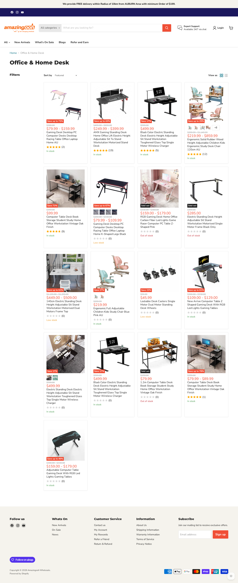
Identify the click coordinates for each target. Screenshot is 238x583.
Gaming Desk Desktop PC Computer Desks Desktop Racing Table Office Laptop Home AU (62, 137)
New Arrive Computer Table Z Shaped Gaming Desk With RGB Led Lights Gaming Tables (206, 304)
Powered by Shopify (19, 573)
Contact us (99, 525)
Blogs (62, 42)
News (55, 534)
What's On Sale (44, 42)
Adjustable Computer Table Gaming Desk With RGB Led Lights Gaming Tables (63, 473)
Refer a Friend (101, 539)
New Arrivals (22, 42)
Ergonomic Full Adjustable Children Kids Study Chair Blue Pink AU (111, 312)
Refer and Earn (80, 42)
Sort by (48, 75)
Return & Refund (103, 544)
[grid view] (221, 75)
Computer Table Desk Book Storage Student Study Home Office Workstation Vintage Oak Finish (64, 222)
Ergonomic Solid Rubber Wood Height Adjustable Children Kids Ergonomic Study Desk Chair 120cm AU (206, 144)
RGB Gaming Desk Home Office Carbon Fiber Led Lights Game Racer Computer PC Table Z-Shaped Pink (158, 222)
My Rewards (101, 534)
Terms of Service (145, 539)
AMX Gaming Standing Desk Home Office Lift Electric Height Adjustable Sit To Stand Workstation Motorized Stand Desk (111, 139)
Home (13, 53)
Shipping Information (147, 529)
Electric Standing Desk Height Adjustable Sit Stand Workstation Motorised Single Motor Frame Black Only (205, 222)
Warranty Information (148, 534)
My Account (100, 529)
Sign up (220, 534)
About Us (141, 525)
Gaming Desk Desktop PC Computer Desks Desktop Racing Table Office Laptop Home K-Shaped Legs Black (109, 229)
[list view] (226, 75)
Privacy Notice (144, 544)
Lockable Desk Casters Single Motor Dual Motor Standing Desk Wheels (157, 304)
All (6, 42)
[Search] (166, 28)
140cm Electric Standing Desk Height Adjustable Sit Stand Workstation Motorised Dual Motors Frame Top (64, 306)
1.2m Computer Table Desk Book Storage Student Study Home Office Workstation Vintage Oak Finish (157, 387)
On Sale (56, 529)
